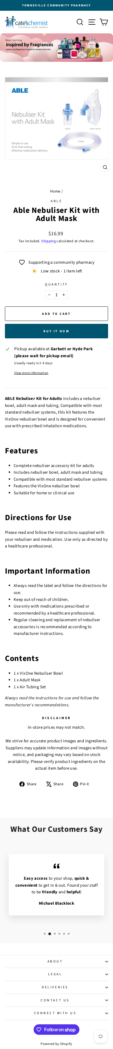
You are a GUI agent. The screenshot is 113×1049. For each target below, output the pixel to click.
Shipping (48, 241)
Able (56, 201)
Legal (55, 974)
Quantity (56, 284)
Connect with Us (55, 1013)
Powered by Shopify (56, 1043)
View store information (31, 373)
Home (55, 191)
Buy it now (56, 331)
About (55, 961)
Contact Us (55, 1000)
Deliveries (55, 987)
